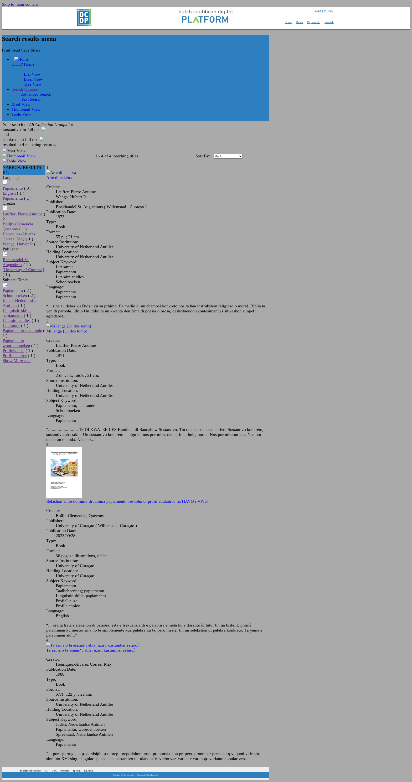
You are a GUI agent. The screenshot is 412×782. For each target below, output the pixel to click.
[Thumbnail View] (19, 156)
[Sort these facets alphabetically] (5, 183)
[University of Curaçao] (23, 269)
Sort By (202, 156)
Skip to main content (20, 4)
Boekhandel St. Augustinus (16, 262)
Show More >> (17, 360)
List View (32, 74)
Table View (21, 114)
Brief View (33, 79)
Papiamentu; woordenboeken (16, 343)
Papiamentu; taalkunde (22, 330)
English (9, 193)
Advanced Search (36, 94)
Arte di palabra (59, 177)
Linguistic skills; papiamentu (17, 313)
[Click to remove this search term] (44, 129)
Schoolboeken (15, 295)
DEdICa (88, 770)
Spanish (329, 22)
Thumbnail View (26, 109)
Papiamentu (313, 22)
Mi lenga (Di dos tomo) (66, 331)
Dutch (299, 22)
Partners (64, 770)
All (46, 770)
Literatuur (11, 325)
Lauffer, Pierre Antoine (23, 214)
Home (288, 22)
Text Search (31, 99)
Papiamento (13, 188)
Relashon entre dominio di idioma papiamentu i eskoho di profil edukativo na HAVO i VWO (127, 501)
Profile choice (15, 355)
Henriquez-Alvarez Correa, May (19, 236)
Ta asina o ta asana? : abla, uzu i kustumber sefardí (90, 650)
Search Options (24, 89)
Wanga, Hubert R (18, 244)
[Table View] (14, 161)
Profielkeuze (13, 350)
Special (77, 770)
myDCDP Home (324, 11)
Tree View (33, 84)
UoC (54, 770)
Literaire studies (17, 320)
